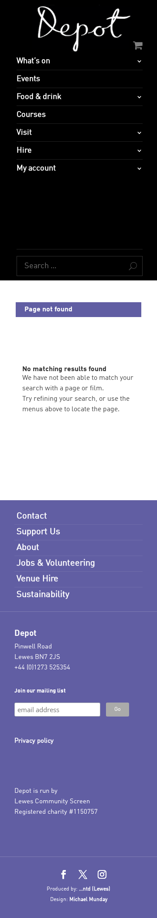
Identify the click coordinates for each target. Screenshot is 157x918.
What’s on (33, 61)
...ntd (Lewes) (94, 889)
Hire (24, 150)
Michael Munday (88, 899)
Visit (24, 133)
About (28, 547)
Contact (32, 516)
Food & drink (39, 97)
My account (36, 168)
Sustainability (43, 594)
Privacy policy (34, 741)
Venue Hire (37, 579)
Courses (31, 115)
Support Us (38, 532)
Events (28, 79)
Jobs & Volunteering (56, 563)
